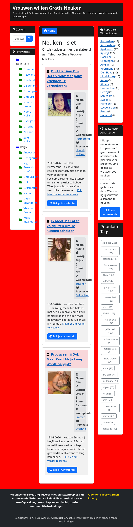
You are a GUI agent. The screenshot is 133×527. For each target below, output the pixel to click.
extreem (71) (109, 374)
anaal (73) (108, 368)
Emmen (80, 417)
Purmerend (83, 138)
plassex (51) (109, 416)
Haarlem (105, 57)
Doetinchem (107, 88)
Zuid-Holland (28, 139)
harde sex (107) (110, 321)
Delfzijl (104, 92)
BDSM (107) (109, 313)
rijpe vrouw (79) (110, 360)
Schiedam (106, 96)
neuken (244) (109, 258)
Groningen (28, 91)
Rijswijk (104, 53)
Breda (104, 111)
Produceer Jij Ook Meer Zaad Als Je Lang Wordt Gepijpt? (64, 359)
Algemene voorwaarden (103, 494)
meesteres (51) (110, 408)
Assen (104, 80)
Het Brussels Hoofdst (28, 167)
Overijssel (28, 121)
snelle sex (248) (110, 251)
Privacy (92, 498)
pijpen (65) (108, 387)
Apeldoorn (106, 49)
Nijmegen (106, 103)
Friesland (28, 80)
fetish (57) (108, 393)
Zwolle (104, 100)
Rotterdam (107, 41)
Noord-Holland (28, 113)
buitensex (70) (110, 380)
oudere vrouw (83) (110, 341)
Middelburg (107, 76)
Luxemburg (28, 188)
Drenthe (28, 69)
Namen (28, 193)
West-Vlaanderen (28, 219)
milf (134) (108, 281)
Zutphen (81, 283)
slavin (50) (108, 422)
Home (51, 30)
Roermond (107, 68)
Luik (26, 182)
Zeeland (28, 132)
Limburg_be (28, 177)
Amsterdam (107, 45)
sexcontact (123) (110, 299)
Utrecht (28, 126)
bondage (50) (110, 428)
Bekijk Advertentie (63, 203)
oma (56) (107, 399)
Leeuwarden (108, 107)
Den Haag (106, 72)
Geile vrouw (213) (110, 267)
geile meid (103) (110, 331)
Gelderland (28, 85)
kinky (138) (108, 274)
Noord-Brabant (28, 104)
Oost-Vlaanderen (28, 201)
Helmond (106, 115)
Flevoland (28, 74)
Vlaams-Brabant (28, 210)
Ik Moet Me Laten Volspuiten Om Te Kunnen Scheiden (63, 226)
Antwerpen (28, 152)
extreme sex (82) (110, 350)
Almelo (104, 65)
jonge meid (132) (110, 289)
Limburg (28, 96)
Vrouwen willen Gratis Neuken (47, 8)
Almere (104, 84)
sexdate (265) (110, 242)
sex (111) (107, 307)
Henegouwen (28, 158)
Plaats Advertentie (110, 212)
